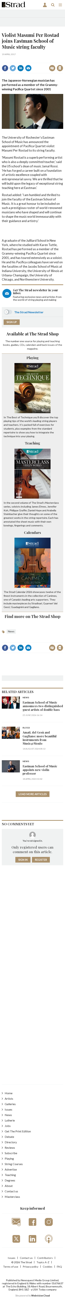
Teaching (32, 443)
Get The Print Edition (18, 1131)
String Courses (14, 1164)
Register (41, 859)
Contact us (11, 1191)
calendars (31, 344)
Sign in (17, 60)
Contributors (45, 1257)
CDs (22, 344)
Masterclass (12, 1196)
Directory (11, 1142)
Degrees (10, 1180)
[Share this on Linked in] (20, 68)
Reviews (10, 1147)
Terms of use (10, 1266)
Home (8, 1093)
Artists (9, 1098)
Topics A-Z (42, 1262)
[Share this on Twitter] (13, 68)
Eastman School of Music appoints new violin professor (40, 770)
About (9, 1185)
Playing (33, 357)
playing (41, 341)
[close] (35, 64)
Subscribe (11, 1153)
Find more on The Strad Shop (32, 616)
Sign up (11, 322)
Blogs (26, 728)
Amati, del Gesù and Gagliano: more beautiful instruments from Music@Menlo (40, 737)
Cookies (47, 1266)
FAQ (59, 1266)
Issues (8, 1109)
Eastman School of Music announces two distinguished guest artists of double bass (43, 706)
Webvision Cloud (40, 1295)
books (6, 344)
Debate (9, 1136)
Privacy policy (30, 1266)
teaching (55, 341)
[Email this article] (28, 68)
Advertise (11, 1169)
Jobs (8, 1125)
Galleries (10, 1104)
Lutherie (10, 1120)
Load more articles (33, 794)
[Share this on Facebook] (5, 68)
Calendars (32, 532)
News (11, 631)
